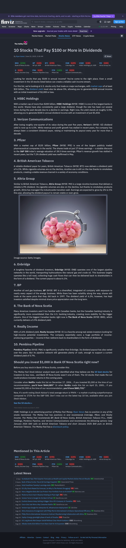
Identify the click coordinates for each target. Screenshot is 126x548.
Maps (20, 27)
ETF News (76, 36)
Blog (52, 537)
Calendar (87, 27)
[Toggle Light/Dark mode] (99, 21)
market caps (96, 86)
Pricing (113, 27)
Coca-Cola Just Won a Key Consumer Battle (37, 504)
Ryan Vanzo (20, 56)
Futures (56, 27)
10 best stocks (102, 372)
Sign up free (119, 22)
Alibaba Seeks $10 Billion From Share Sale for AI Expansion (43, 524)
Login (108, 22)
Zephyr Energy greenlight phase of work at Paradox (40, 517)
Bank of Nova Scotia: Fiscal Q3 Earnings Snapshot (39, 482)
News (33, 27)
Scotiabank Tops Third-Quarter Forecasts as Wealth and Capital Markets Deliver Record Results (56, 479)
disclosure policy (60, 426)
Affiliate (22, 537)
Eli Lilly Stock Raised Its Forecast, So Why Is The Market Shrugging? (46, 488)
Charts (26, 27)
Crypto (70, 27)
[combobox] (54, 22)
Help (121, 27)
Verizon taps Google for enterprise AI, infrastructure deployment (45, 508)
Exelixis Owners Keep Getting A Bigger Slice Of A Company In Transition (47, 501)
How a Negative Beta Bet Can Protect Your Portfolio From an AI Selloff (47, 492)
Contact (46, 537)
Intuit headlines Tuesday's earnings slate (36, 485)
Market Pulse (50, 36)
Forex (63, 27)
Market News (37, 36)
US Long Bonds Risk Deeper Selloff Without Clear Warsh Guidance (45, 520)
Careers (38, 537)
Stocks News (64, 36)
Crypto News (88, 36)
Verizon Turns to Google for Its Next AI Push (37, 498)
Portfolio (78, 27)
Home (4, 27)
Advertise (30, 537)
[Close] (123, 16)
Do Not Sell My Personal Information (93, 537)
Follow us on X (73, 537)
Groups (40, 27)
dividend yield (36, 89)
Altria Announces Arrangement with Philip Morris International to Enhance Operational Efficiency (56, 511)
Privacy (63, 537)
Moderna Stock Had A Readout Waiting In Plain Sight (40, 495)
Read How (83, 31)
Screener (12, 27)
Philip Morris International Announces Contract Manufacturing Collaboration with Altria (53, 514)
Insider (48, 27)
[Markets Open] (99, 26)
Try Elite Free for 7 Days (102, 16)
